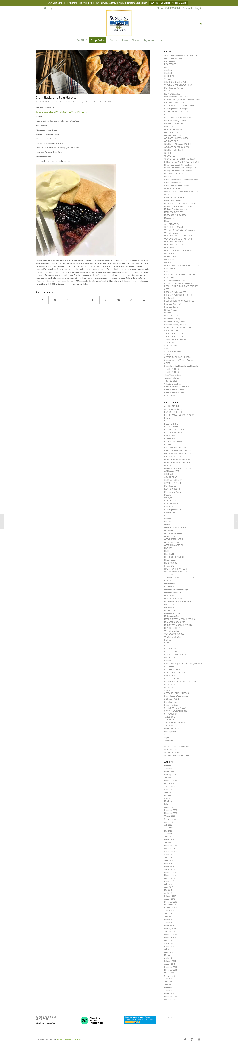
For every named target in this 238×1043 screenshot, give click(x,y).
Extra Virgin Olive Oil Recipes (176, 108)
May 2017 (168, 890)
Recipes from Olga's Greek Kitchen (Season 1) (183, 663)
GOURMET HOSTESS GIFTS (176, 138)
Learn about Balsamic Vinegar (176, 589)
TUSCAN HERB (170, 725)
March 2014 (169, 993)
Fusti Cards (169, 126)
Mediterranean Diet (171, 616)
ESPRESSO (169, 506)
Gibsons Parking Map (173, 129)
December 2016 (170, 901)
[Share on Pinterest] (80, 300)
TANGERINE (169, 716)
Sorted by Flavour (171, 702)
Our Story (168, 262)
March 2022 (169, 771)
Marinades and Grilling (173, 613)
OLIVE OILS (169, 247)
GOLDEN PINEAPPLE (173, 533)
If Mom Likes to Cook (173, 182)
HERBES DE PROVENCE (174, 557)
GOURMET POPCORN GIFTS (176, 147)
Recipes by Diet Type (172, 318)
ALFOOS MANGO (171, 406)
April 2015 (168, 958)
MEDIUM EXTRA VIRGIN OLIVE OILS (180, 203)
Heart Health (169, 554)
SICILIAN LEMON (171, 699)
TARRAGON (169, 719)
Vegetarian (86, 102)
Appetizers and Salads (173, 409)
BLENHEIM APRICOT (173, 432)
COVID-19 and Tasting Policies (176, 82)
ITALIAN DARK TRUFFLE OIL (176, 568)
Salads (167, 690)
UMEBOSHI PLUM (171, 728)
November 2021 (170, 780)
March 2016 (169, 925)
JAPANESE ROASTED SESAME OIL (179, 577)
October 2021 (169, 783)
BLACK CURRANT (171, 426)
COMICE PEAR (170, 477)
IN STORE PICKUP (172, 188)
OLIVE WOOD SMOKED (174, 634)
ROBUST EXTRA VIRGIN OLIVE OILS (180, 327)
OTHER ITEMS (170, 256)
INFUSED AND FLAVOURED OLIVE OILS (181, 191)
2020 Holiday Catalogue (173, 58)
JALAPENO (169, 574)
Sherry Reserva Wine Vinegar (176, 696)
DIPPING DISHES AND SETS (176, 96)
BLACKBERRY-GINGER (174, 429)
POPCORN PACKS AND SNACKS (178, 283)
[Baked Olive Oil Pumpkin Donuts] (2, 521)
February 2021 (170, 804)
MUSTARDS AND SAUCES (175, 215)
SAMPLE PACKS (171, 330)
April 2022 (168, 768)
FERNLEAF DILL (171, 512)
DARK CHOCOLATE (172, 489)
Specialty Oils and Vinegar (175, 708)
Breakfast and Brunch (173, 441)
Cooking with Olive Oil (173, 480)
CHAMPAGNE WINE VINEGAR (177, 462)
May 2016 (168, 919)
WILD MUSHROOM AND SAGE (177, 755)
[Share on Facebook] (42, 300)
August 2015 (169, 946)
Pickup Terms (169, 277)
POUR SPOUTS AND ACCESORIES (179, 301)
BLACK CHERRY (171, 423)
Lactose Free (169, 583)
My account (169, 218)
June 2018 (168, 860)
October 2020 (169, 816)
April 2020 (168, 833)
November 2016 (170, 904)
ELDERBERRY (170, 500)
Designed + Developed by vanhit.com (68, 1039)
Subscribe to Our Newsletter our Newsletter (181, 366)
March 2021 (169, 801)
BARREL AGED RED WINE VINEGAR (179, 414)
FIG (165, 515)
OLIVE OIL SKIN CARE (173, 241)
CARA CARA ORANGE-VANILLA (177, 450)
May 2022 (168, 765)
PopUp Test (169, 298)
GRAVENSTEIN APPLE (174, 539)
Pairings (167, 271)
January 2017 (169, 898)
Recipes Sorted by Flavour (175, 324)
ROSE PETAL (170, 684)
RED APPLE (169, 666)
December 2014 (170, 967)
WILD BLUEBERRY (172, 752)
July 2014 (168, 981)
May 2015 (168, 955)
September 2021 (170, 786)
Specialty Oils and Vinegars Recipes (179, 360)
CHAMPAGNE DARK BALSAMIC (177, 459)
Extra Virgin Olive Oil (172, 509)
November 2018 (170, 845)
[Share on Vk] (118, 300)
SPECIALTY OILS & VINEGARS (177, 357)
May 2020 (168, 830)
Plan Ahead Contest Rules (174, 280)
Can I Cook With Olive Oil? (175, 447)
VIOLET (167, 743)
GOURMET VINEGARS (173, 150)
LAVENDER (169, 586)
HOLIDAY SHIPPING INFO (175, 173)
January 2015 (169, 964)
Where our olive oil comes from (176, 386)
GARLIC (167, 524)
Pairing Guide (169, 268)
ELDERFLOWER (171, 503)
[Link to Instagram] (51, 9)
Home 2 (167, 176)
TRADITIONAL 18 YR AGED (175, 722)
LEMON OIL (169, 595)
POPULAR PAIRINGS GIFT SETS (178, 295)
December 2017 (170, 872)
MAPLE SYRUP (170, 610)
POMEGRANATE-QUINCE (175, 654)
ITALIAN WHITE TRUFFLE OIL (176, 571)
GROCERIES (169, 156)
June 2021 (168, 792)
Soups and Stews (171, 705)
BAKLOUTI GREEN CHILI (174, 412)
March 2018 (169, 866)
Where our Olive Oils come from (177, 746)
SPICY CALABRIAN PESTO (175, 711)
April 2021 (168, 798)
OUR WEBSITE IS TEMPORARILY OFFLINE (182, 265)
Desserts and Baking (59, 102)
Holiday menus (77, 102)
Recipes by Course (171, 315)
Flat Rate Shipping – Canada (175, 120)
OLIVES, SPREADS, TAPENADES (178, 250)
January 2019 (169, 842)
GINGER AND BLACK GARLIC (176, 527)
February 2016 (170, 928)
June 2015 (168, 952)
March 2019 (169, 839)
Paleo (166, 642)
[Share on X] (55, 300)
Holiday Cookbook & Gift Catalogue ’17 (179, 170)
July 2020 (168, 825)
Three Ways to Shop (172, 375)
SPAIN (167, 354)
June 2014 (168, 984)
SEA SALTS (169, 342)
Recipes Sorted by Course (174, 321)
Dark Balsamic (170, 486)
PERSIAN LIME (170, 648)
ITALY (166, 194)
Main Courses (169, 604)
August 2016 (169, 910)
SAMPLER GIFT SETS (173, 333)
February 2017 (170, 896)
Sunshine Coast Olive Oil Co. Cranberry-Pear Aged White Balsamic (62, 112)
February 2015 (170, 961)
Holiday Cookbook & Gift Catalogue (178, 164)
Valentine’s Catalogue (173, 383)
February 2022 (170, 774)
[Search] (161, 40)
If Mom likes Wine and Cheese (176, 185)
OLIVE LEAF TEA (171, 224)
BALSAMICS (169, 61)
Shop (166, 348)
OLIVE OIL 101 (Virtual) (173, 227)
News (166, 221)
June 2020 (168, 827)
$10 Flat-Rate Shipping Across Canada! (168, 3)
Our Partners (169, 259)
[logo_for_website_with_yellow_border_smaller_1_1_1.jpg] (119, 23)
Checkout (168, 70)
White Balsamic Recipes (174, 392)
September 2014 (170, 975)
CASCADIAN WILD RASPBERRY (177, 453)
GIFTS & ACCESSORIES (174, 135)
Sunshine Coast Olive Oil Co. (103, 102)
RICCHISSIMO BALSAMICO (175, 672)
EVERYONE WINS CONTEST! (176, 102)
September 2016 (170, 907)
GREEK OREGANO (172, 542)
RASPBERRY (169, 657)
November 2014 (170, 969)
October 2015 (169, 940)
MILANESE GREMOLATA (174, 622)
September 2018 (170, 851)
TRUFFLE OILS (170, 381)
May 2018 (168, 863)
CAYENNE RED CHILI (173, 456)
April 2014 (168, 990)
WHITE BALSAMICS (172, 395)
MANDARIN (169, 607)
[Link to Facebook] (37, 9)
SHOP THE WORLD (172, 351)
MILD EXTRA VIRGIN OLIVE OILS (178, 206)
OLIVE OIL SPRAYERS (173, 244)
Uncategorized (170, 731)
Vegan (166, 737)
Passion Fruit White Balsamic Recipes (179, 274)
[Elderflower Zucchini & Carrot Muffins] (236, 521)
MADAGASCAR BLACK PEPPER (177, 601)
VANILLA (168, 734)
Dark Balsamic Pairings (173, 88)
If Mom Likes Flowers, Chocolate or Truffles (181, 179)
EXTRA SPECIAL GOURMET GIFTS (179, 105)
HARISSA (168, 548)
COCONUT (168, 474)
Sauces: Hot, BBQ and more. (176, 339)
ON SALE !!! (169, 253)
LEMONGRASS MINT (173, 598)
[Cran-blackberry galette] (93, 72)
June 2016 (168, 916)
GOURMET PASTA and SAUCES (177, 144)
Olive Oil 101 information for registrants (180, 229)
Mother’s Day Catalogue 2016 (176, 209)
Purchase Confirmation (173, 304)
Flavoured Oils (170, 518)
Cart (166, 67)
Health (166, 551)
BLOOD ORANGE (171, 435)
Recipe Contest (170, 309)
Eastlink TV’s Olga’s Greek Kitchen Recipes (182, 99)
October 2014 (169, 972)
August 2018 (169, 854)
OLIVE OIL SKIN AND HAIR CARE (178, 235)
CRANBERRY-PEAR (172, 483)
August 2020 (169, 821)
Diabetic (167, 494)
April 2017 (168, 893)
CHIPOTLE (168, 465)
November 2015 (170, 937)
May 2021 (168, 795)
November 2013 (170, 996)
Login (170, 1017)
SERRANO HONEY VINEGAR (176, 693)
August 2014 (169, 978)
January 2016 (169, 931)
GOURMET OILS (171, 141)
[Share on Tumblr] (106, 300)
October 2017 (169, 878)
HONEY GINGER (171, 563)
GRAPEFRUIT (170, 536)
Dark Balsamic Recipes (173, 90)
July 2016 (168, 913)
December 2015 (170, 934)
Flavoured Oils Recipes (173, 123)
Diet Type (168, 497)
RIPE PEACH (169, 675)
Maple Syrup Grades (172, 200)
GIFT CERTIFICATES (173, 132)
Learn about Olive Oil (172, 592)
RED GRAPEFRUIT (172, 669)
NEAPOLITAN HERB (172, 628)
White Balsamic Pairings (174, 389)
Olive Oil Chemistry (172, 631)
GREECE (168, 153)
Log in (198, 8)
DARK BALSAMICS (172, 93)
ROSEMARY (169, 687)
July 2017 (168, 884)
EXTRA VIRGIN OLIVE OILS (176, 111)
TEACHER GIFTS (171, 369)
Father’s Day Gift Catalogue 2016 (177, 117)
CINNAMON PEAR (171, 471)
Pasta (166, 645)
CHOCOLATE (169, 76)
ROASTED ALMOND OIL (174, 678)
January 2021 (169, 807)
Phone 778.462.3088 (168, 8)
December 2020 (170, 810)
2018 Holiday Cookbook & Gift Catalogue (180, 55)
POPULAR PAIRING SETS (175, 292)
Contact (187, 8)
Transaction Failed (171, 378)
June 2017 (168, 887)
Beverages (168, 420)
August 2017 (169, 881)
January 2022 (169, 777)
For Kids (69, 102)
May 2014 (168, 987)
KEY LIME (168, 580)
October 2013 (169, 999)
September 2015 (170, 943)
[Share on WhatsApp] (67, 300)
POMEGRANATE (171, 651)
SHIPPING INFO (171, 345)
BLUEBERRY (169, 438)
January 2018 (169, 869)
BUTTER (167, 444)
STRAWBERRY (170, 713)
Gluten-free (168, 530)
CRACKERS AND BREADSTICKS (178, 84)
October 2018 (169, 848)
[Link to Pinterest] (44, 9)
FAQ (166, 114)
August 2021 (169, 789)
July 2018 (168, 857)
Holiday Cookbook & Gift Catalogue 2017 (180, 167)
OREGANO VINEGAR (173, 636)
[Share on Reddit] (131, 300)
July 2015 (168, 949)
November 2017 (170, 875)
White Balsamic (170, 749)
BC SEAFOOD (170, 64)
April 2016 (168, 922)
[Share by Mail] (144, 300)
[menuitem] (168, 8)
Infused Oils (169, 566)
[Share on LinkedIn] (93, 300)
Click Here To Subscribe (45, 1022)
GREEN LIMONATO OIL (174, 545)
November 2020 (170, 813)
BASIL (167, 418)
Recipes (167, 312)
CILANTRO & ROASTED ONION (177, 468)
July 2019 (168, 836)
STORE (167, 363)
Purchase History (171, 306)
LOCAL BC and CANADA (174, 197)
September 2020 (170, 819)
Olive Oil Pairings (171, 233)
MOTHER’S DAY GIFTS (173, 212)
